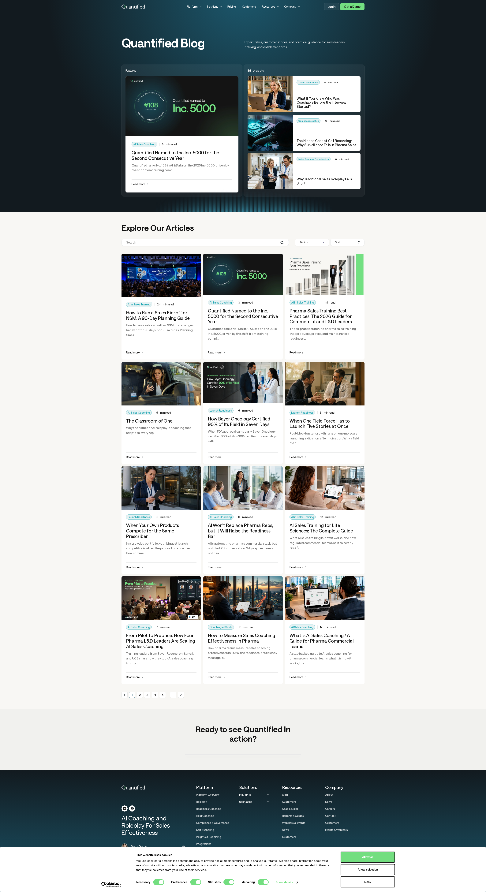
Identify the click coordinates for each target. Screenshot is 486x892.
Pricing (231, 6)
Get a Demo (352, 6)
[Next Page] (181, 695)
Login (331, 6)
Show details (284, 882)
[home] (151, 6)
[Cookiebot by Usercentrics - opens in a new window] (111, 884)
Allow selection (368, 869)
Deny (367, 881)
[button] (194, 6)
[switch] (195, 882)
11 (173, 694)
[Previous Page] (125, 695)
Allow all (367, 857)
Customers (249, 6)
